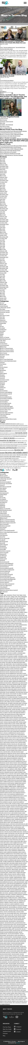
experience (9, 595)
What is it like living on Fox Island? (8, 137)
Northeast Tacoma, (5, 830)
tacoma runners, (16, 954)
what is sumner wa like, (9, 993)
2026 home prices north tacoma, (8, 603)
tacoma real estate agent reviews (8, 454)
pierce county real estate (16, 442)
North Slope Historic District (7, 351)
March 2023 (3, 190)
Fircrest (2, 326)
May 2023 (2, 186)
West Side (2, 123)
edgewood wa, (15, 683)
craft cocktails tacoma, (18, 661)
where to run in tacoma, (18, 1001)
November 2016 (4, 268)
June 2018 (2, 246)
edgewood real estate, (6, 683)
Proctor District (4, 367)
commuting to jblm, (22, 656)
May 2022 (2, 201)
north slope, (25, 825)
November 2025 (4, 168)
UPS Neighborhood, (9, 979)
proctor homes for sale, (14, 858)
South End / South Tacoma (6, 121)
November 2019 (4, 237)
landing (1, 596)
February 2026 (3, 164)
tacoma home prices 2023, (10, 924)
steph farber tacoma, (13, 900)
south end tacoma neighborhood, (14, 883)
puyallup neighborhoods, (9, 861)
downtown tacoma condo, (16, 671)
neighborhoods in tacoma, (12, 817)
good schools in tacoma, (19, 708)
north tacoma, (17, 827)
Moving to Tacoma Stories (6, 348)
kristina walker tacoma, (13, 756)
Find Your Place (7, 1027)
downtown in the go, (5, 667)
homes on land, (22, 722)
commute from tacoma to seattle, (8, 653)
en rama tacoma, (23, 683)
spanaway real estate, (5, 894)
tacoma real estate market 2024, (15, 951)
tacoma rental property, (6, 954)
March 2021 (3, 215)
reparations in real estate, (19, 864)
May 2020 (2, 229)
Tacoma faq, (8, 918)
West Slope (3, 420)
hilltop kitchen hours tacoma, (10, 715)
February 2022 (3, 205)
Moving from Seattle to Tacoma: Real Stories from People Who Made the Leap (13, 42)
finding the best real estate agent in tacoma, (11, 689)
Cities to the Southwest (6, 128)
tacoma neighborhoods (8, 448)
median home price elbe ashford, (15, 775)
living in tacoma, (10, 764)
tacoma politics (11, 450)
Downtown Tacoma (5, 312)
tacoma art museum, (22, 905)
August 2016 (3, 273)
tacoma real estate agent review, (11, 941)
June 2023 (2, 185)
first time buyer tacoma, (22, 692)
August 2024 (3, 172)
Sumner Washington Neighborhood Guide (10, 153)
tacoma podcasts (3, 450)
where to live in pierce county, (18, 999)
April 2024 (2, 174)
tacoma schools (15, 458)
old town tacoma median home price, (13, 831)
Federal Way (3, 323)
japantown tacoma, (12, 753)
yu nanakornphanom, (5, 1004)
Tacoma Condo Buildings (6, 392)
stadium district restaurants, (16, 899)
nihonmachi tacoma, (5, 824)
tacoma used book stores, (6, 960)
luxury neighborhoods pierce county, (13, 767)
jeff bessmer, (11, 755)
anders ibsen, (15, 610)
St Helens (2, 384)
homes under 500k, (21, 723)
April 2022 (2, 202)
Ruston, (24, 868)
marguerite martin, (11, 770)
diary (5, 595)
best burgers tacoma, (5, 620)
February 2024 (3, 177)
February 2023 (3, 191)
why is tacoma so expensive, (20, 1002)
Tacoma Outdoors (4, 400)
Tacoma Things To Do (5, 409)
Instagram (18, 1027)
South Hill (2, 378)
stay (5, 598)
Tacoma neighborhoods (9, 47)
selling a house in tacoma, (10, 874)
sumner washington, (15, 904)
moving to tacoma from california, (14, 805)
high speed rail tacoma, (10, 714)
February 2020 (3, 233)
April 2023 (2, 188)
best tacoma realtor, (19, 637)
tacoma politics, (7, 938)
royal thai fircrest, (17, 868)
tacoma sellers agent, (22, 955)
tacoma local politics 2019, (8, 929)
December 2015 (4, 285)
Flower (14, 595)
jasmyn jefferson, (21, 753)
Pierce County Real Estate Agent (8, 361)
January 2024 (3, 179)
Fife (1, 325)
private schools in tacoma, (20, 855)
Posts (1, 47)
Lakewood (2, 342)
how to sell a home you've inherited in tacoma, (15, 741)
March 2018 (3, 249)
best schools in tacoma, (15, 631)
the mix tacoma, (18, 968)
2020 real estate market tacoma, (19, 601)
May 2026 (2, 160)
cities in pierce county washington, (17, 650)
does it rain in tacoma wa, (6, 665)
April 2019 (2, 244)
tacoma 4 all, (3, 905)
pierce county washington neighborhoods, (15, 850)
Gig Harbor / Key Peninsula (6, 124)
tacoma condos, (20, 911)
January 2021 (3, 218)
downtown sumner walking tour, (18, 670)
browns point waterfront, (9, 640)
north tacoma (6, 442)
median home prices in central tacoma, (12, 781)
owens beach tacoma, (13, 835)
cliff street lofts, (19, 651)
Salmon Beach (3, 373)
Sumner (2, 389)
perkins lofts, (15, 838)
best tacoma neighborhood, (10, 632)
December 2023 (4, 180)
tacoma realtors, (23, 952)
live (7, 596)
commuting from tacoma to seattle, (9, 656)
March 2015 (3, 296)
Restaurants (3, 370)
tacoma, (22, 904)
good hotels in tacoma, (13, 706)
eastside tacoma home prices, (11, 676)
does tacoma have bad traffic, (20, 665)
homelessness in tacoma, (10, 720)
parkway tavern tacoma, (20, 836)
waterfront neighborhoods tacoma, (9, 987)
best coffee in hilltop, (16, 620)
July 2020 (2, 226)
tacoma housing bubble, (19, 926)
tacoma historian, (4, 921)
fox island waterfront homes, (18, 698)
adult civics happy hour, (10, 606)
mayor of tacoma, (9, 773)
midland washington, (5, 788)
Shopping (2, 375)
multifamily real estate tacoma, (16, 811)
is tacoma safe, (6, 751)
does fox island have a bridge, (19, 664)
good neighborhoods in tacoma (9, 429)
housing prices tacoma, (18, 725)
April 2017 (2, 260)
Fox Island (2, 328)
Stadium (2, 386)
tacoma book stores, (10, 908)
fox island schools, (22, 697)
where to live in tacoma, (6, 1001)
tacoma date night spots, (13, 913)
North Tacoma (3, 120)
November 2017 (4, 254)
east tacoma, (19, 675)
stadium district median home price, (9, 897)
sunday (8, 598)
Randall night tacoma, (20, 861)
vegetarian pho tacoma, (10, 982)
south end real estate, (19, 882)
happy (21, 595)
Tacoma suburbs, (4, 957)
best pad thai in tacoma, (21, 628)
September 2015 (4, 287)
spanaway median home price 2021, (17, 893)
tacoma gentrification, (18, 919)
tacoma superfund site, (14, 957)
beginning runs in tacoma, (6, 618)
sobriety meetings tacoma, (16, 879)
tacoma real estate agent (16, 452)
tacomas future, (4, 966)
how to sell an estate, (20, 742)
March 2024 (3, 175)
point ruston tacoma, (9, 855)
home (24, 595)
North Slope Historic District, (7, 827)
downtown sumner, (9, 668)
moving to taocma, (14, 809)
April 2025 (2, 169)
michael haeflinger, (12, 784)
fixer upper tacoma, (5, 693)
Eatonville (2, 318)
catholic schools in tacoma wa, (7, 645)
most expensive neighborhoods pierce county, (15, 795)
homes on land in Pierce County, (8, 723)
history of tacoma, (4, 719)
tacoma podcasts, (17, 937)
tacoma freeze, (9, 919)
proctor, (6, 858)
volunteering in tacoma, (15, 984)
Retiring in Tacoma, (4, 866)
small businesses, (18, 877)
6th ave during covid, (22, 603)
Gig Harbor (2, 331)
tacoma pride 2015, (16, 938)
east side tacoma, (11, 675)
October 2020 (3, 223)
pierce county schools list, (10, 849)
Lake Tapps (3, 340)
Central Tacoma (4, 118)
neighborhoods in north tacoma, (8, 816)
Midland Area (3, 347)
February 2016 (3, 282)
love (9, 596)
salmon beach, (15, 869)
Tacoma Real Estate (20, 47)
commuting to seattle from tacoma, (9, 657)
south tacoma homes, (12, 888)
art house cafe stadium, (18, 612)
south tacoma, (16, 886)
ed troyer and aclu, (14, 679)
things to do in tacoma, (18, 971)
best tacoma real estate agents (11, 425)
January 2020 (3, 235)
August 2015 (3, 288)
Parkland (2, 357)
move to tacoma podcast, (10, 799)
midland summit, (13, 786)
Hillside (2, 334)
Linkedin (18, 1032)
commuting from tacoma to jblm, (15, 654)
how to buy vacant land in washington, (16, 731)
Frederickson (3, 329)
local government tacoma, (6, 766)
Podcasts (2, 362)
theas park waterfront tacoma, (15, 969)
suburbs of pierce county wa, (11, 902)
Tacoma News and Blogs (6, 398)
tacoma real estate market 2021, (19, 947)
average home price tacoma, (11, 614)
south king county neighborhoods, (13, 885)
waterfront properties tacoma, (18, 988)
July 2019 (2, 240)
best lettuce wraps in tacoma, (11, 623)
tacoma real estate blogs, (6, 944)
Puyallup (2, 368)
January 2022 (3, 207)
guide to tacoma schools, (16, 711)
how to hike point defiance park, (12, 736)
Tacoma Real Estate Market (7, 80)
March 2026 (3, 163)
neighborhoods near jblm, (10, 820)
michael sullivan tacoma (21, 434)
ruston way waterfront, (6, 869)
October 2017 (3, 255)
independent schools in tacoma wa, (9, 744)
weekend (21, 598)
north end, (12, 824)
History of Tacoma (4, 337)
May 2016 (2, 277)
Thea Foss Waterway (5, 414)
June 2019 (2, 241)
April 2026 (2, 161)
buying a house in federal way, (16, 642)
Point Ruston (3, 364)
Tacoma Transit (4, 411)
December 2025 (4, 166)
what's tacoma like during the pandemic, (14, 998)
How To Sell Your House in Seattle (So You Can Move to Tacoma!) (13, 75)
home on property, (14, 719)
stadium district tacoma (14, 444)
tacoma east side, (9, 915)
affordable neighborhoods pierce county (10, 423)
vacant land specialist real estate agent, (10, 980)
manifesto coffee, (13, 769)
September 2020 (4, 224)
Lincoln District (3, 343)
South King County (4, 379)
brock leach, (20, 639)
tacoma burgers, (20, 908)
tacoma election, (18, 915)
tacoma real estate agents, (17, 943)
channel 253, (15, 646)
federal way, (7, 686)
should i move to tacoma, (15, 875)
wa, (22, 984)
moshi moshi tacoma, (21, 788)
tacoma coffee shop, (14, 910)
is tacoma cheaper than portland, (14, 750)
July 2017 (2, 259)
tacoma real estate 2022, (10, 940)
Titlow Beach (3, 415)
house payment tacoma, (6, 725)
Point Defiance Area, (18, 853)
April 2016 (2, 279)
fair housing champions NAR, (14, 684)
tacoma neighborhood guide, (11, 932)
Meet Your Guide (7, 1029)
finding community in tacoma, (18, 687)
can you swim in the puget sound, (17, 643)
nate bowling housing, (16, 813)
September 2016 (4, 271)
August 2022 (3, 197)
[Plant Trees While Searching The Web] (14, 33)
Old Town (2, 356)
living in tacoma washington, (21, 764)
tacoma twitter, (21, 958)
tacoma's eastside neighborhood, (11, 965)
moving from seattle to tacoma (19, 438)
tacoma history (20, 444)
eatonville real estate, (17, 678)
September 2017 (4, 257)
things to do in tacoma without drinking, (12, 974)
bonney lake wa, (12, 639)
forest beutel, (13, 693)
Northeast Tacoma (4, 354)
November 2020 (4, 221)
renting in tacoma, (8, 864)
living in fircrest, (14, 762)
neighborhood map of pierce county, (19, 814)
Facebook (18, 1029)
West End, (11, 990)
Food (18, 595)
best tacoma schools (23, 425)
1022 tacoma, (19, 599)
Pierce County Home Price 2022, (13, 839)
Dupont (2, 314)
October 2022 (3, 196)
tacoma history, (13, 921)
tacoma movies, (17, 930)
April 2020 (2, 230)
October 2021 (3, 210)
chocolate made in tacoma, (14, 648)
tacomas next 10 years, (14, 966)
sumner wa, (7, 904)
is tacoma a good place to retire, (14, 748)
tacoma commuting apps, (10, 911)
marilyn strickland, (18, 772)
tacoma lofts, (18, 929)
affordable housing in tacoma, (16, 607)
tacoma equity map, (12, 916)
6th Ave (2, 303)
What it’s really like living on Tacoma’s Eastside (11, 155)
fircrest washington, (11, 692)
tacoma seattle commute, (10, 955)
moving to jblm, (8, 803)
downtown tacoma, (5, 671)
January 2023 (3, 193)
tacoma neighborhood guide (22, 445)
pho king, (20, 838)
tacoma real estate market (12, 457)
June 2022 (2, 199)
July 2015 (2, 290)
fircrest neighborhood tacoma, (15, 690)
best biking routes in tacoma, (20, 618)
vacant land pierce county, (20, 979)
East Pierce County (4, 126)
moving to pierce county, (18, 803)
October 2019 (3, 238)
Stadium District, (20, 896)
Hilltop (1, 335)
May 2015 (2, 293)
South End (2, 376)
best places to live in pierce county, (9, 629)
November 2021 (4, 208)
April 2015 (2, 295)
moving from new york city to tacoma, (13, 800)
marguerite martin (21, 433)
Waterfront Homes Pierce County (8, 419)
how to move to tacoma (16, 430)
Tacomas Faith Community (6, 412)
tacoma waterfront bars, (14, 962)
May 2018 (2, 248)
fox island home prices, (11, 695)
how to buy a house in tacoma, (7, 730)
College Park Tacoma (5, 307)
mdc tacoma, (17, 773)
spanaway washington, (17, 894)
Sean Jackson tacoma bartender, (12, 871)
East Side (2, 317)
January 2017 (3, 265)
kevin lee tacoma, (19, 755)
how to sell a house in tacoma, (7, 742)
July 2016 (2, 274)
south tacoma (8, 444)
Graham (2, 332)
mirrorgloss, (13, 788)
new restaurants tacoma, (17, 822)
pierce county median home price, (14, 842)
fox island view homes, (5, 698)
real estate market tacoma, (16, 863)
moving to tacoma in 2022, (17, 806)
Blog (4, 1035)
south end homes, (20, 880)
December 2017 (4, 252)
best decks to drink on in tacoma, (13, 621)
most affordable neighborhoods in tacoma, (10, 789)
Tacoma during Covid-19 (6, 394)
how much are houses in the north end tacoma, (14, 728)
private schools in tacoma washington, (9, 857)
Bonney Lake (3, 304)
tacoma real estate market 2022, (8, 949)
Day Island (2, 309)
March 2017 (3, 262)
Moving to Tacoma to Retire (7, 350)
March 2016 (3, 281)
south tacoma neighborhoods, (14, 889)
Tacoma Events (4, 395)
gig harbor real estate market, (17, 704)
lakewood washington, (12, 758)
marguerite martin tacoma (5, 434)
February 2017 (3, 263)
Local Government (4, 345)
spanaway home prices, (16, 891)
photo (19, 596)
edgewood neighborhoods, (19, 681)
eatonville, (21, 676)
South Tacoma (3, 381)
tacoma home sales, (8, 926)
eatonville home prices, (6, 678)
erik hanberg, (3, 684)
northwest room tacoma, (16, 830)
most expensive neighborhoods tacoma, (10, 797)
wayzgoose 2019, (4, 990)
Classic (2, 595)
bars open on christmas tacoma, (20, 617)
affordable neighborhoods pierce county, (10, 609)
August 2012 (3, 299)
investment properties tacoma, (13, 747)
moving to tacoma (7, 440)
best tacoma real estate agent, (16, 634)
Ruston (1, 372)
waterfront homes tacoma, (17, 985)
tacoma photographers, (14, 933)
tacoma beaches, (4, 907)
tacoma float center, (16, 918)
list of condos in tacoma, (15, 759)
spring (1, 598)
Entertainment (3, 321)
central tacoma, (19, 645)
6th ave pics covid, (19, 604)
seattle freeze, (12, 872)
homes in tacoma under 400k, (11, 722)
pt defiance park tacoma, (14, 860)
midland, (6, 786)
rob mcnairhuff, (13, 866)
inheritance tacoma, (13, 745)
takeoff (12, 598)
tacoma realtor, (15, 952)
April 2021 (2, 213)
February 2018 (3, 251)
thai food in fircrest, (9, 968)
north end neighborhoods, (6, 825)
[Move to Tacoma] (5, 3)
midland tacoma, (21, 786)
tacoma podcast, (8, 937)
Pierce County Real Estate (6, 359)
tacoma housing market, (6, 927)
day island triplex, (8, 664)
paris (16, 596)
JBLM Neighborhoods (5, 339)
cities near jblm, (4, 651)
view (17, 598)
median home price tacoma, (9, 778)
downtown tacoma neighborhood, (8, 673)
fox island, (19, 693)
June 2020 (2, 227)
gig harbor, (18, 701)
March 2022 (3, 204)
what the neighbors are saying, (12, 994)
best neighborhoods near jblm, (11, 626)
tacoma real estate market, (13, 946)
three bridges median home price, (12, 976)
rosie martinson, (9, 868)
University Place (4, 417)
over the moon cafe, (20, 833)
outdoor (13, 596)
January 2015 (3, 298)
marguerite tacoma (14, 434)
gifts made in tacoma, (9, 701)
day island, (8, 662)
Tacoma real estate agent (6, 49)
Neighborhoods (7, 1031)
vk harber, (6, 984)
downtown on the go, (15, 667)
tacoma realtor (8, 458)
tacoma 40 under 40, (12, 905)
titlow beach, (10, 977)
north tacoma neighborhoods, (18, 828)
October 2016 (3, 270)
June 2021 (2, 211)
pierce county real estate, (14, 846)
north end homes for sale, (21, 824)
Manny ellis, (21, 769)
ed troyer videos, (8, 681)
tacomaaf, (21, 965)
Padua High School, (9, 836)
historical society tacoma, (20, 717)
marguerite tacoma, (9, 772)
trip (15, 598)
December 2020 (4, 219)
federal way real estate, (16, 686)
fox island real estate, (12, 697)
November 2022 (4, 194)
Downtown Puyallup (5, 310)
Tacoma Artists (4, 390)
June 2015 (2, 291)
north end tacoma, (17, 825)
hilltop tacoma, (10, 717)
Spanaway (2, 383)
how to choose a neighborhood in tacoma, (10, 733)
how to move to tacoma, (15, 737)
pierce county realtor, (15, 847)
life (4, 596)
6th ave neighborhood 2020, (7, 604)
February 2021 (3, 216)
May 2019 (2, 243)
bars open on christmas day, (18, 615)
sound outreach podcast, (10, 880)
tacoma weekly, (13, 963)
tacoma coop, (3, 913)
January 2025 (3, 171)
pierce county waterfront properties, (9, 852)
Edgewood (2, 320)
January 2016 (3, 284)
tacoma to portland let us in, (10, 958)
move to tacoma (9, 438)
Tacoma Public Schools (5, 403)
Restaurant (24, 596)
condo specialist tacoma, (19, 659)
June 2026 (2, 158)
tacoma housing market (11, 445)
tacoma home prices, (10, 922)
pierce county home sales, (16, 841)
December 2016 (4, 266)
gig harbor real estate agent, (15, 703)
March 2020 (3, 232)
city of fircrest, (11, 651)
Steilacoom (3, 387)
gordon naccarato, (16, 709)
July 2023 (2, 183)
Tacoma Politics (4, 401)
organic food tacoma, (9, 833)
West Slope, (17, 990)
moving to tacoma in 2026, (16, 808)
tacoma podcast (21, 447)
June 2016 (2, 276)
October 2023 (3, 182)
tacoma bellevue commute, (15, 907)
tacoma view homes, (18, 960)
